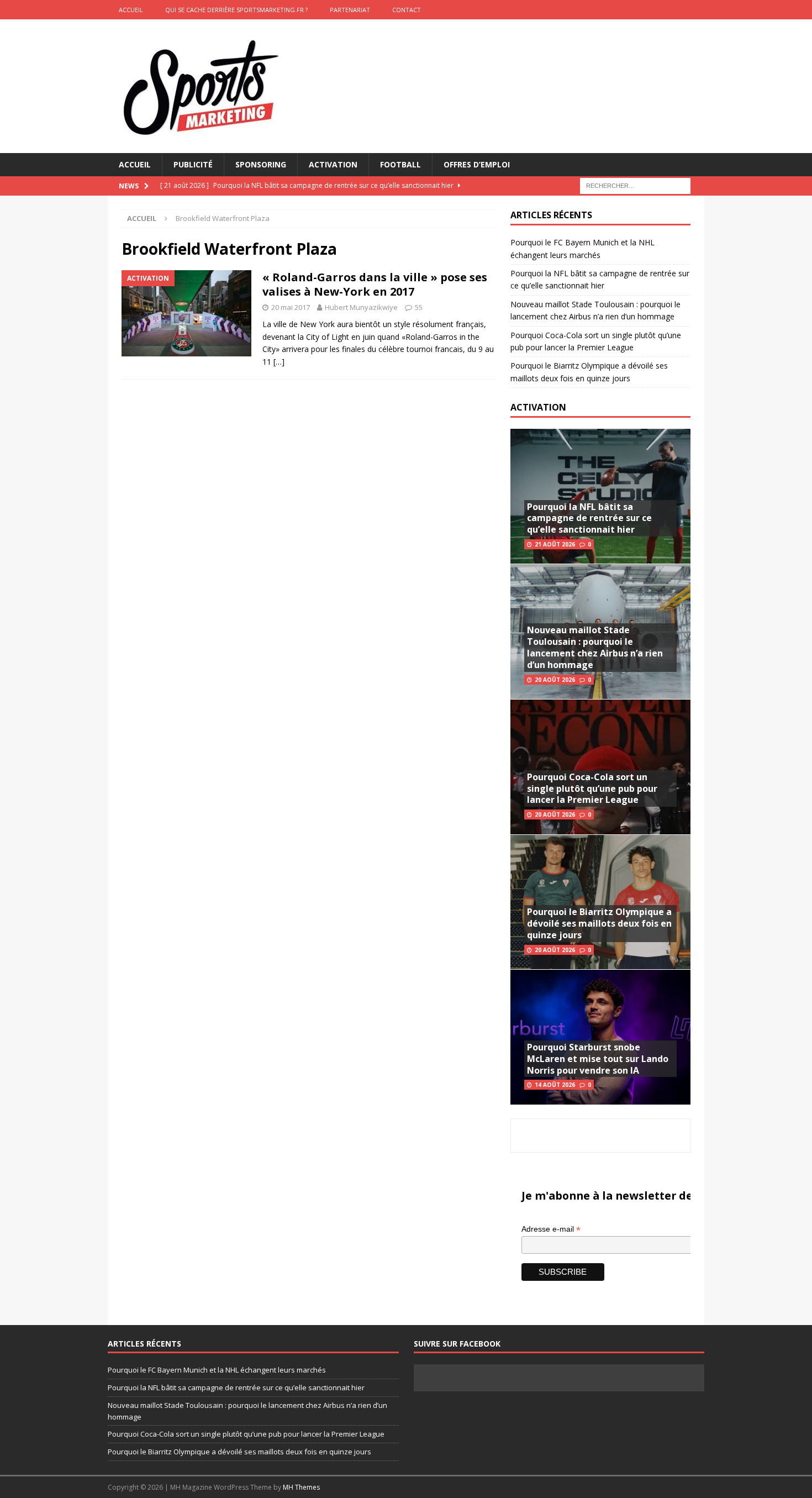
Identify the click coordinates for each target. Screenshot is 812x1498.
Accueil (135, 164)
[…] (278, 361)
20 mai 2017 (290, 307)
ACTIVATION (538, 407)
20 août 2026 (555, 680)
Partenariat (350, 10)
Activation (333, 164)
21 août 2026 (555, 544)
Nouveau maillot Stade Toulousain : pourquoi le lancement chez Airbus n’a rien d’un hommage (595, 647)
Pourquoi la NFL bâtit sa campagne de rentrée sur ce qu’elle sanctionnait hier (589, 518)
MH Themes (301, 1487)
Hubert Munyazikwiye (361, 307)
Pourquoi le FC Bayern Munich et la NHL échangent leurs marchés (217, 1370)
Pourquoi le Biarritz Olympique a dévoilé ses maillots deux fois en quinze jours (599, 923)
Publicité (193, 164)
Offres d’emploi (477, 164)
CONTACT (406, 10)
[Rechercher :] (635, 185)
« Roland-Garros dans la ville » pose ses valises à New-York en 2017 (374, 284)
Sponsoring (260, 164)
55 (419, 307)
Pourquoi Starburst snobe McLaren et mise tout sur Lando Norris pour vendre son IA (597, 1058)
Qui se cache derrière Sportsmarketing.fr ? (236, 10)
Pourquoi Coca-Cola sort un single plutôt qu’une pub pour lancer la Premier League (592, 788)
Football (400, 164)
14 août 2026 (555, 1085)
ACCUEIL (131, 10)
